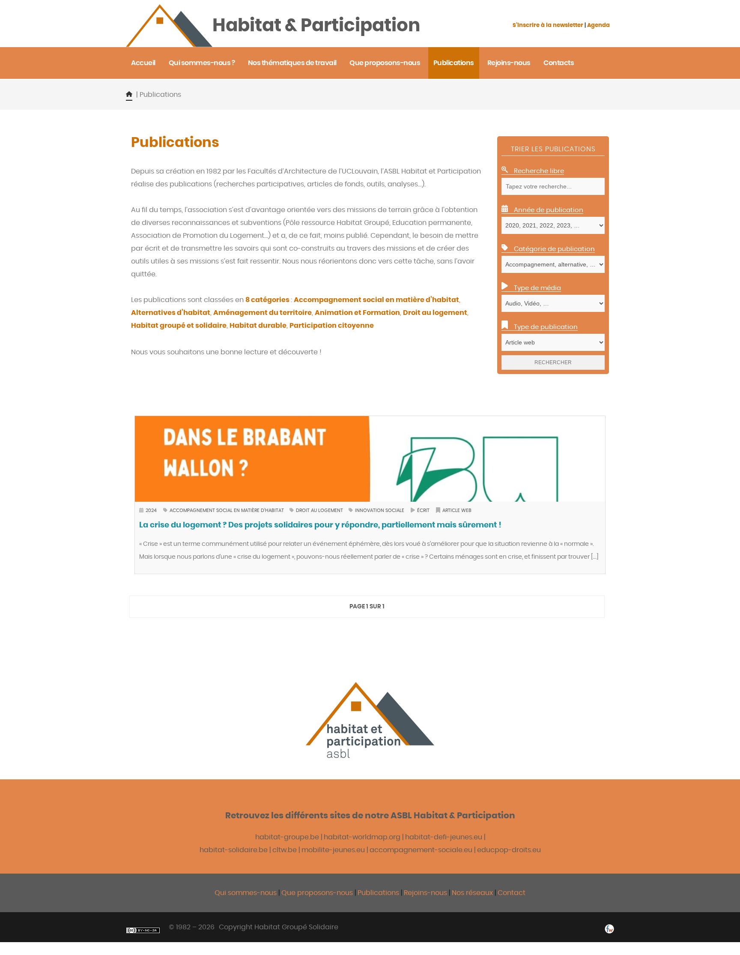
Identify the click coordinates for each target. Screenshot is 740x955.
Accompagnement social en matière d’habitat (227, 510)
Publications (379, 892)
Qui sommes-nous (246, 892)
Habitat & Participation (316, 26)
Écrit (423, 510)
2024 (151, 510)
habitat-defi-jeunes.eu (443, 837)
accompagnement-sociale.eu (421, 850)
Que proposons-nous (317, 892)
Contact (511, 892)
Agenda (598, 25)
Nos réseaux (472, 892)
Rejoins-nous (426, 892)
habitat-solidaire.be (234, 850)
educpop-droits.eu (509, 850)
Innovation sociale (379, 510)
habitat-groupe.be (287, 837)
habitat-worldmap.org (362, 837)
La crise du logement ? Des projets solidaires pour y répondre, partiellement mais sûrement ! (320, 525)
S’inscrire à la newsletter (548, 25)
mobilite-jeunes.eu (333, 850)
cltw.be (284, 850)
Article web (456, 510)
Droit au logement (320, 510)
